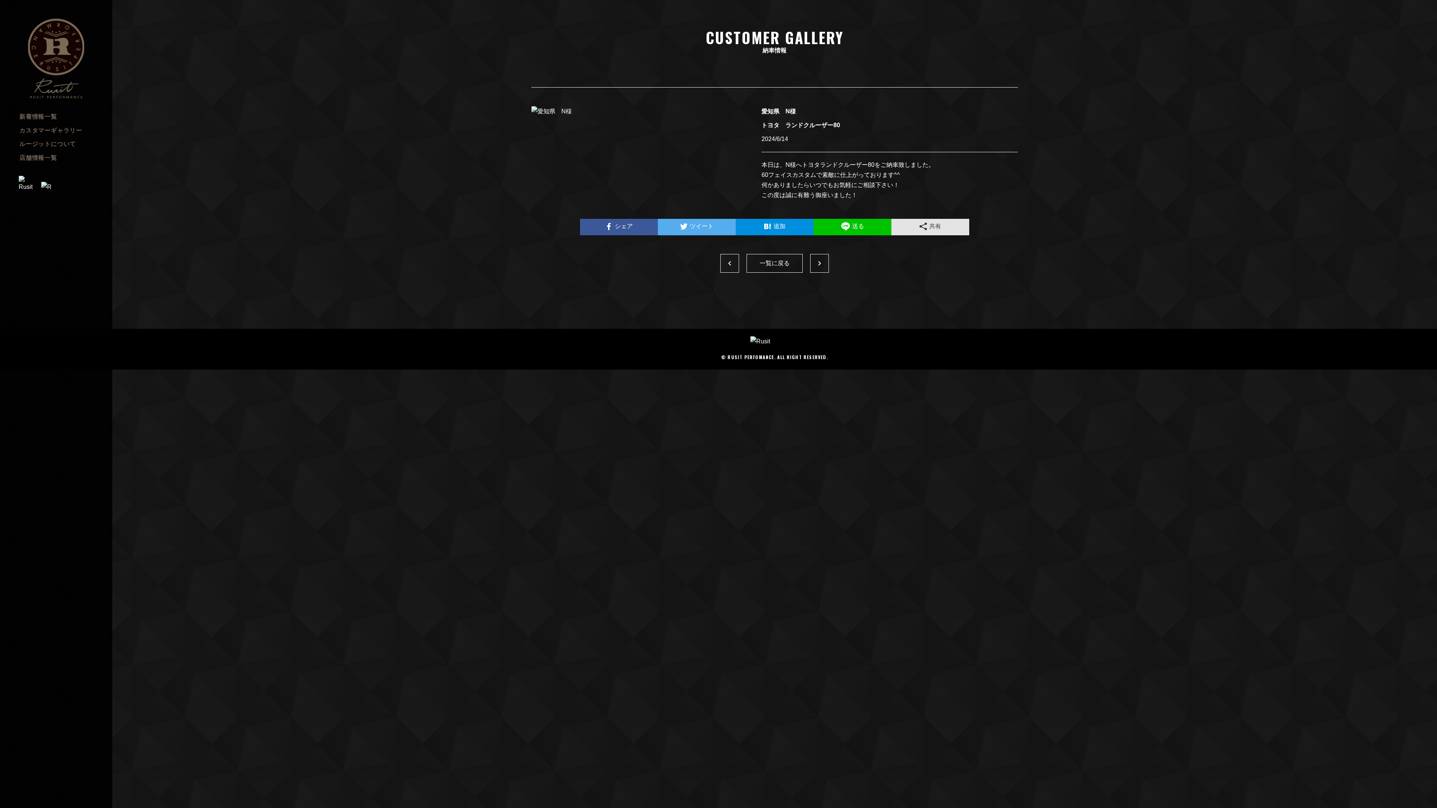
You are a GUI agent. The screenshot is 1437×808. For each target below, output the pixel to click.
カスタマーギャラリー (50, 130)
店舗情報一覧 (38, 157)
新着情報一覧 (38, 116)
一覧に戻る (775, 263)
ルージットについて (47, 144)
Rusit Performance (56, 58)
